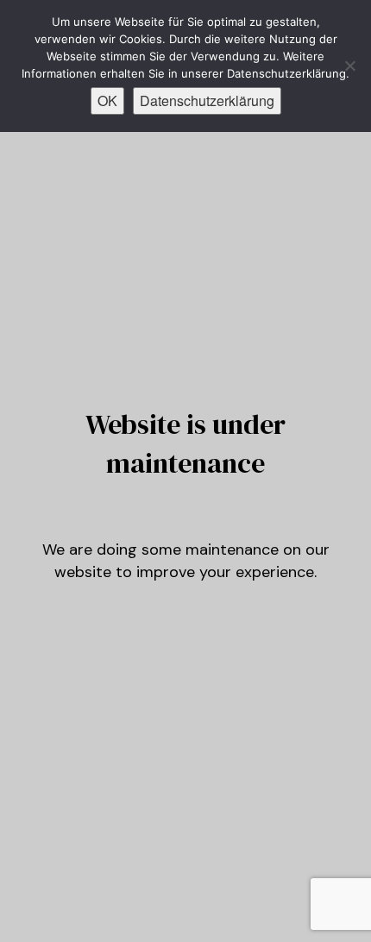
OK (107, 100)
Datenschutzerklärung (207, 100)
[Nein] (349, 65)
